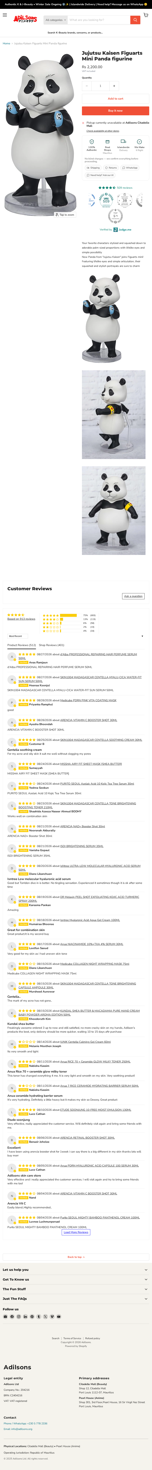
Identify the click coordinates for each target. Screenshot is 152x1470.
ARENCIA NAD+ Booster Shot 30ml (82, 826)
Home (6, 43)
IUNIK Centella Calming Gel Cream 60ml (85, 1042)
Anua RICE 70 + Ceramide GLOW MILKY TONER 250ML (95, 1061)
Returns (113, 167)
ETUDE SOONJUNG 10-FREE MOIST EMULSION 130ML (95, 1110)
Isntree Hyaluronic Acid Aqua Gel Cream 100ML (90, 920)
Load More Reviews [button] (76, 1232)
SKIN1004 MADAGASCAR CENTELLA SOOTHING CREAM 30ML (101, 740)
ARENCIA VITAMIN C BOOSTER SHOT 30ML (88, 720)
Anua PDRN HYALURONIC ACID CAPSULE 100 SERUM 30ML (99, 1165)
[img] (21, 615)
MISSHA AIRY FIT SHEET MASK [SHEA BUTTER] (91, 764)
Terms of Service (72, 1338)
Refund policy (92, 1338)
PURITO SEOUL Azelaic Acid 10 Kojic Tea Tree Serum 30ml (97, 784)
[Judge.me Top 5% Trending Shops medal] (115, 216)
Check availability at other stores (103, 131)
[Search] (135, 20)
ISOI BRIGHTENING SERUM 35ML (81, 846)
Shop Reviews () (51, 645)
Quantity (87, 78)
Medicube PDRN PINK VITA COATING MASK (88, 700)
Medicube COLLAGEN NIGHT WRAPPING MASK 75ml (94, 964)
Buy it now (115, 111)
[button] (51, 615)
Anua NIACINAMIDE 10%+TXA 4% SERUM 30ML (91, 944)
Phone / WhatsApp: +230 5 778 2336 (25, 1423)
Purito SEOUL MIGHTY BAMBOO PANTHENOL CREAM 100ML (100, 1217)
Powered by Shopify (76, 1346)
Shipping (95, 167)
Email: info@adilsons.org (18, 1429)
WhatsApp (131, 167)
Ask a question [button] (133, 596)
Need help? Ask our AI (101, 175)
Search (55, 1338)
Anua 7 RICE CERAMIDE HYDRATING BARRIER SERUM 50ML (99, 1086)
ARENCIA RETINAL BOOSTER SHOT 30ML (87, 1138)
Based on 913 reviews (21, 619)
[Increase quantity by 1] (114, 86)
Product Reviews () (21, 645)
